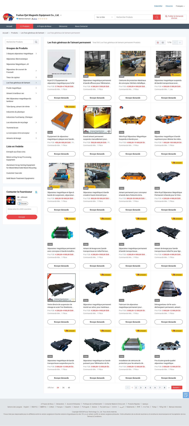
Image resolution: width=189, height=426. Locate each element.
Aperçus (145, 404)
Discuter (24, 203)
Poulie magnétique (13, 88)
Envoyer (22, 217)
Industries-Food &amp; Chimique (19, 117)
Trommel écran (12, 127)
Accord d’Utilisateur (73, 404)
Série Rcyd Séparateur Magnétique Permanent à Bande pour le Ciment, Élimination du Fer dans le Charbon (169, 195)
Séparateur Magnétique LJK (17, 64)
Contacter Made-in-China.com (115, 404)
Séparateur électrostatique (17, 59)
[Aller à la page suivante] (180, 42)
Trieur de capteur (13, 77)
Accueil (9, 26)
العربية (122, 407)
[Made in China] (19, 5)
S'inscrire (169, 6)
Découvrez (63, 26)
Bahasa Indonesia (175, 407)
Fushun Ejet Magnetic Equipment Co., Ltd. (37, 15)
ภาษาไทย (146, 407)
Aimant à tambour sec (15, 93)
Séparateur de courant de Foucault (16, 70)
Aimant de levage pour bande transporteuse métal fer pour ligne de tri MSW (168, 251)
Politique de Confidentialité (92, 404)
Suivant (176, 387)
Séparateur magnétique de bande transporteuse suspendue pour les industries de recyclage (61, 363)
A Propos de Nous (44, 26)
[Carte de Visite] (36, 192)
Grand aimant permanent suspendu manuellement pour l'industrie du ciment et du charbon (96, 139)
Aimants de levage (13, 138)
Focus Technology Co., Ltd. (93, 412)
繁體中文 (43, 407)
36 (63, 387)
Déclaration (60, 404)
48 (69, 387)
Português (85, 407)
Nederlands (130, 407)
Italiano (94, 407)
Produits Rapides (134, 404)
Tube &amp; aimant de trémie (18, 106)
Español (68, 407)
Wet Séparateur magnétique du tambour (18, 99)
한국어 (114, 407)
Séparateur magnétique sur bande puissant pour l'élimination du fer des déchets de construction (96, 363)
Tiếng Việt (162, 407)
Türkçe (154, 407)
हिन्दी (138, 407)
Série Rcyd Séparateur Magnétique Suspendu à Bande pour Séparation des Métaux (132, 139)
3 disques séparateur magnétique (19, 53)
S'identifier (158, 6)
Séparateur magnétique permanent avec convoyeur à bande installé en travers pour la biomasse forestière (61, 251)
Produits (25, 26)
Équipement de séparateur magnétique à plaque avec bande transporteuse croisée (60, 139)
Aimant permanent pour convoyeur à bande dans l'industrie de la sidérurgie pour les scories (133, 195)
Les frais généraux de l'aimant (18, 82)
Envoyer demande (61, 98)
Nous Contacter (81, 26)
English (26, 407)
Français (60, 407)
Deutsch (76, 407)
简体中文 (34, 407)
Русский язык (105, 407)
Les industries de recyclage (17, 122)
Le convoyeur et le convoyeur (17, 133)
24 (58, 388)
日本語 (51, 407)
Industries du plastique (15, 112)
